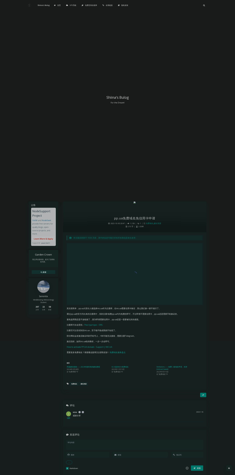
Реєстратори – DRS (93, 325)
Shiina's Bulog (44, 5)
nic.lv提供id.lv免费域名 (120, 367)
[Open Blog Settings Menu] (229, 468)
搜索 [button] (44, 272)
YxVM (34, 220)
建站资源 (157, 223)
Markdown (74, 468)
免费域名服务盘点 (117, 352)
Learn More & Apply (43, 238)
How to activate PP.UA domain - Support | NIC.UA (89, 347)
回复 (199, 418)
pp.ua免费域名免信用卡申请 (134, 218)
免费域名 (149, 223)
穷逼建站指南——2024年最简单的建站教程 (83, 367)
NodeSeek (46, 220)
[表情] (187, 468)
